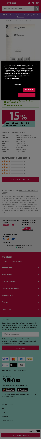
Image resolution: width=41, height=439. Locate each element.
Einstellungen (18, 84)
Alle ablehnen (29, 89)
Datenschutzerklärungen (12, 78)
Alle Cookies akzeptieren (26, 95)
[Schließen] (36, 64)
